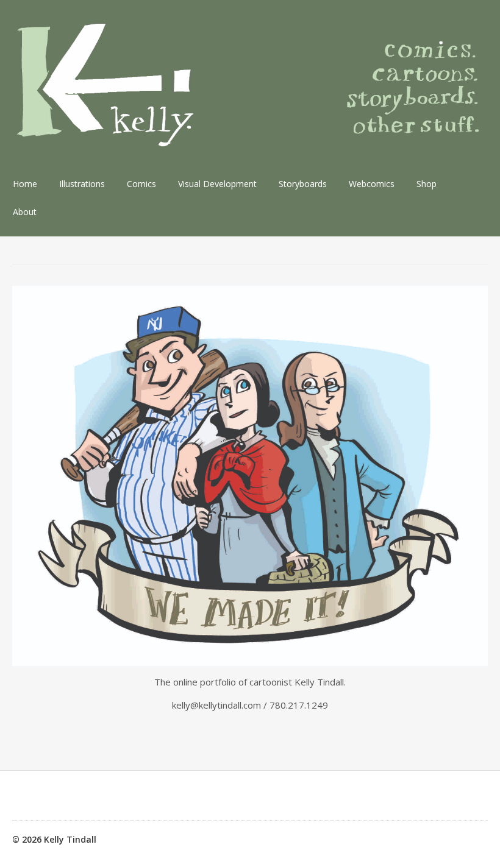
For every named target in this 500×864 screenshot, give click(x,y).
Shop (426, 183)
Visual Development (217, 183)
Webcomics (372, 183)
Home (25, 183)
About (25, 212)
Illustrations (82, 183)
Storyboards (303, 183)
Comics (141, 183)
